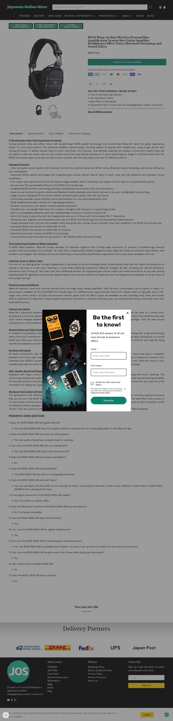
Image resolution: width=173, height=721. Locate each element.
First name (96, 365)
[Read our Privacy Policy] (125, 389)
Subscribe (109, 400)
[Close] (127, 313)
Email (93, 349)
